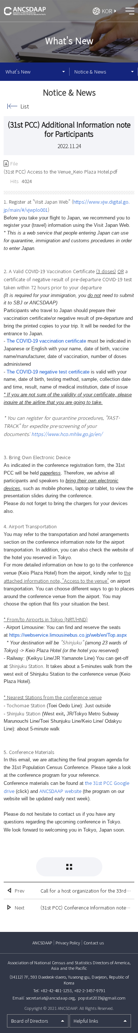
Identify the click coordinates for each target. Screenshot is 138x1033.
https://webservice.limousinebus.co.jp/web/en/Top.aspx (68, 635)
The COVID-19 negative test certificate (48, 372)
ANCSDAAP (42, 943)
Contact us (94, 943)
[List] (69, 866)
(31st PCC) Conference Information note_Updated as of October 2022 (85, 907)
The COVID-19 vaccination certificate (46, 341)
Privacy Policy (68, 943)
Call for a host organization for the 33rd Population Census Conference (85, 890)
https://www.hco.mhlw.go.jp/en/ (66, 433)
